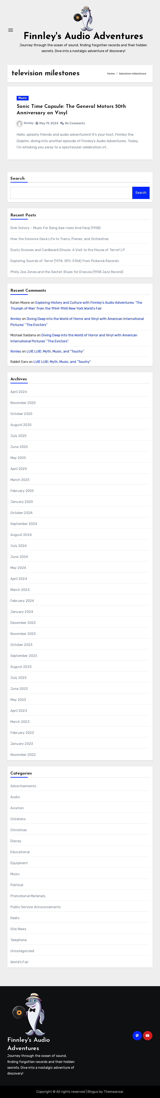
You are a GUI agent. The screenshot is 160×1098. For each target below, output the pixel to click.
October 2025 (21, 414)
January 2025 (21, 502)
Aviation (17, 808)
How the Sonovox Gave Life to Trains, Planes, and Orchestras (59, 239)
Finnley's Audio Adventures (83, 36)
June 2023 (19, 689)
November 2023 (23, 634)
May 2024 (18, 568)
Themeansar (113, 1092)
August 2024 (21, 535)
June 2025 (19, 447)
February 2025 (22, 491)
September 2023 (23, 656)
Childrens (18, 819)
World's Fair (19, 962)
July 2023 (18, 678)
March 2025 (19, 480)
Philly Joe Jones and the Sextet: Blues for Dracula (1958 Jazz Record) (66, 272)
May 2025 (18, 458)
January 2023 (21, 744)
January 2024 (21, 612)
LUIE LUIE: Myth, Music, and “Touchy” (55, 351)
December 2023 (23, 623)
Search (17, 179)
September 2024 (23, 524)
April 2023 (18, 711)
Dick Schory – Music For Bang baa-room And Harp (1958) (55, 228)
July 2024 (18, 546)
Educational (20, 852)
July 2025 (18, 436)
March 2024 (20, 590)
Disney (15, 841)
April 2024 (18, 579)
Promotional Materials (27, 896)
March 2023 (19, 722)
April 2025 (18, 469)
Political (16, 885)
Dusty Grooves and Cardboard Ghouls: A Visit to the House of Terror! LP (67, 250)
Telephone (18, 940)
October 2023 (21, 645)
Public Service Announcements (35, 907)
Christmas (18, 830)
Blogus (93, 1092)
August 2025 (20, 425)
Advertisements (23, 786)
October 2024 (21, 513)
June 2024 (19, 557)
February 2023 (22, 733)
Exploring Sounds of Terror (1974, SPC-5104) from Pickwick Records (64, 261)
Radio (14, 918)
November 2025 (23, 403)
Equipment (19, 863)
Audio (15, 797)
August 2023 (20, 667)
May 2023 (18, 700)
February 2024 (22, 601)
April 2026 (18, 392)
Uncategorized (22, 951)
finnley (29, 123)
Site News (18, 929)
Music (22, 98)
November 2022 (23, 755)
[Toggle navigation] (10, 30)
